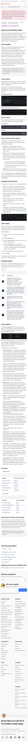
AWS (2, 648)
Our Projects (18, 644)
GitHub (16, 646)
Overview (3, 601)
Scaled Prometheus (19, 616)
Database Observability (6, 620)
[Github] (15, 737)
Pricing (2, 603)
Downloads (17, 648)
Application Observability (7, 612)
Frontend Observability (6, 622)
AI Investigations (5, 633)
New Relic (3, 658)
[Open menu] (25, 4)
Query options (11, 249)
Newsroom (17, 671)
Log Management (19, 624)
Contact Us (17, 675)
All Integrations (4, 644)
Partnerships (18, 669)
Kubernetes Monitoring (6, 614)
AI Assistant (4, 608)
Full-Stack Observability (20, 603)
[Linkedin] (11, 737)
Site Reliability (18, 622)
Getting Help (18, 677)
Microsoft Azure (4, 652)
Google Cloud (4, 650)
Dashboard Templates (20, 650)
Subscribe (23, 590)
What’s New (4, 635)
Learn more (23, 1)
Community (3, 669)
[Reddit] (23, 737)
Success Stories (18, 673)
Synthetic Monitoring (6, 624)
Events (2, 671)
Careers (17, 667)
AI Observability (18, 601)
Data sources (5, 73)
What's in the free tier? (6, 605)
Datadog (3, 656)
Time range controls (12, 455)
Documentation (4, 22)
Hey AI (16, 682)
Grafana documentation (13, 22)
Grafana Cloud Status (6, 637)
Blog (2, 667)
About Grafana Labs (19, 665)
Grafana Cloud (11, 724)
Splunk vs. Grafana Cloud (21, 707)
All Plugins (3, 646)
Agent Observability (5, 610)
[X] (6, 737)
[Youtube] (19, 737)
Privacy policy (17, 593)
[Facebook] (2, 737)
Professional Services (20, 679)
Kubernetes (3, 654)
